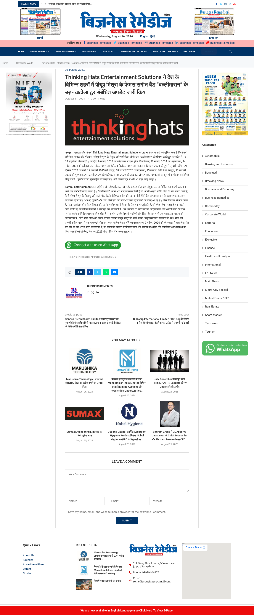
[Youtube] (234, 3)
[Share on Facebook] (90, 272)
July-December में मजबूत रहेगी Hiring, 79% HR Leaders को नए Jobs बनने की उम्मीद (170, 383)
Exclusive (189, 51)
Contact (28, 573)
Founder (28, 560)
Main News (212, 281)
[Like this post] (81, 272)
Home (21, 51)
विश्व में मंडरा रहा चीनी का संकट (107, 580)
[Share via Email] (114, 272)
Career (27, 569)
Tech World (108, 51)
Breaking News (214, 181)
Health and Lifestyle (165, 51)
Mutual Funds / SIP (217, 298)
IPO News (211, 273)
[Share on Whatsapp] (106, 272)
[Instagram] (225, 3)
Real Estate (212, 306)
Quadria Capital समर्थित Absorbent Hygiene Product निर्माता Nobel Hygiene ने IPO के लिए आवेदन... (127, 435)
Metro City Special (216, 290)
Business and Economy (134, 51)
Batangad (211, 172)
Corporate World (65, 51)
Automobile (89, 51)
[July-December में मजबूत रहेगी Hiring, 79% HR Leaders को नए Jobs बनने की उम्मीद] (169, 361)
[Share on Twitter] (97, 272)
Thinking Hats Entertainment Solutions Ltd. (91, 257)
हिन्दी (152, 36)
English (144, 36)
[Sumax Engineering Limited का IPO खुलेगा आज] (84, 414)
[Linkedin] (230, 3)
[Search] (230, 51)
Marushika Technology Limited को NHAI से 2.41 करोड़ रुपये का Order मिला (84, 383)
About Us (28, 555)
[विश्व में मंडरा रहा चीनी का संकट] (84, 584)
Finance (210, 248)
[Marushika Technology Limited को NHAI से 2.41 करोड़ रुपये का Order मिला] (84, 361)
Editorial (210, 223)
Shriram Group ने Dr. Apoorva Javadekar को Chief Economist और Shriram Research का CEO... (169, 435)
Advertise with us (33, 564)
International (213, 264)
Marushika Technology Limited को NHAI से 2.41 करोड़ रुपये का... (109, 555)
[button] (41, 4)
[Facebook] (217, 3)
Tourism (210, 331)
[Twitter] (220, 3)
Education (211, 231)
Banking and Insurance (219, 164)
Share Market (38, 51)
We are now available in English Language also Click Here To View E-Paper (127, 610)
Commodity (212, 206)
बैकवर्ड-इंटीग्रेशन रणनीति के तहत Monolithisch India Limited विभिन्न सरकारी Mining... (108, 570)
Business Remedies (98, 42)
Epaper (209, 51)
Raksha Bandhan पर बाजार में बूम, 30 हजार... (70, 4)
